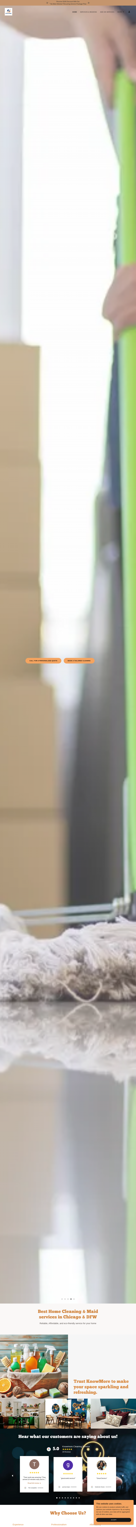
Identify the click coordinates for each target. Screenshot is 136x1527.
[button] (120, 12)
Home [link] (74, 12)
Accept (113, 1520)
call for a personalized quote (43, 661)
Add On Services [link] (107, 12)
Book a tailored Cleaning (79, 661)
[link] (8, 11)
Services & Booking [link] (88, 12)
